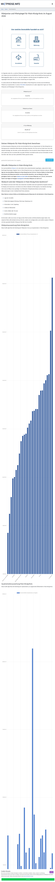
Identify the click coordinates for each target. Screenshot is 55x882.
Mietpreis (14, 168)
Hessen (6, 9)
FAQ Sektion (23, 84)
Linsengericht (20, 178)
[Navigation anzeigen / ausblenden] (52, 4)
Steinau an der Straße (22, 176)
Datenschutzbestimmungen (28, 876)
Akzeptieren (28, 879)
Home (2, 9)
